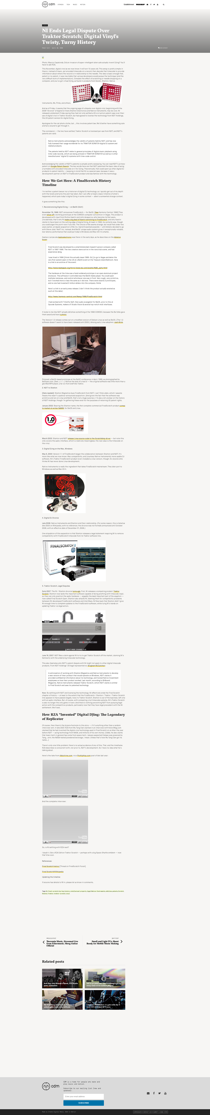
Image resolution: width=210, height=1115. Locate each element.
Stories (60, 4)
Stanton (44, 893)
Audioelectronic (65, 237)
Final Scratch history (50, 866)
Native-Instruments (98, 891)
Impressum (137, 1112)
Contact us (147, 1112)
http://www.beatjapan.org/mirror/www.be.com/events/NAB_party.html (77, 268)
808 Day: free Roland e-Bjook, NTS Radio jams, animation (61, 984)
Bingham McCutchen (96, 666)
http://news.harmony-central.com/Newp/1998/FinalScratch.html (75, 297)
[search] (163, 4)
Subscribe (83, 1103)
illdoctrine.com (66, 756)
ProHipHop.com (84, 756)
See (96, 212)
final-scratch (53, 891)
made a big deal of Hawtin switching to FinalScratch (86, 220)
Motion (82, 4)
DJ (47, 891)
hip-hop (61, 891)
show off (50, 215)
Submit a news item (160, 1112)
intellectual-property (78, 891)
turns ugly (76, 591)
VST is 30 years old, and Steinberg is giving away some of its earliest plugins (104, 984)
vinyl (68, 893)
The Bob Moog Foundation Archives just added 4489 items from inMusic (60, 1006)
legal (89, 891)
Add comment (164, 48)
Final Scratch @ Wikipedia (52, 872)
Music (75, 4)
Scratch (121, 891)
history (67, 891)
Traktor (50, 893)
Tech (68, 4)
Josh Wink (118, 322)
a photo (63, 315)
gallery (61, 382)
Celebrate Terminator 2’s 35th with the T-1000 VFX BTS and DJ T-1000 (103, 1006)
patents (115, 891)
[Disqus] (83, 1042)
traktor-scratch (59, 893)
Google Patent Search (60, 166)
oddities (109, 891)
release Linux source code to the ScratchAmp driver (89, 439)
